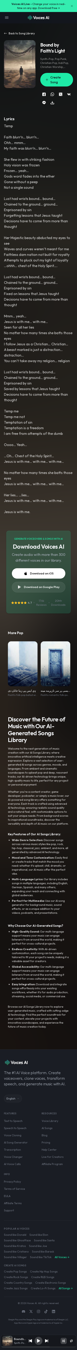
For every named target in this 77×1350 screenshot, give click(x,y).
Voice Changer (13, 1157)
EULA (7, 1196)
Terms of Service (14, 1189)
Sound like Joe (38, 1246)
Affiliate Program (52, 1164)
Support (9, 1210)
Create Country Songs (18, 1282)
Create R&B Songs (42, 1277)
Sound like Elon (38, 1235)
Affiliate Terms (13, 1203)
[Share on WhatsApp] (52, 94)
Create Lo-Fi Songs (43, 1288)
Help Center (49, 1149)
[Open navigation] (6, 17)
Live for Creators (53, 1157)
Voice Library (50, 1121)
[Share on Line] (44, 102)
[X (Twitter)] (31, 1311)
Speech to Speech (15, 1128)
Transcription (12, 1149)
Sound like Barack (43, 1251)
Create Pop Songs (15, 1271)
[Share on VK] (69, 94)
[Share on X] (60, 94)
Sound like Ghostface (17, 1240)
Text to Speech (13, 1121)
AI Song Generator (16, 1142)
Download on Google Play (42, 587)
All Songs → (66, 1288)
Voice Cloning (12, 1135)
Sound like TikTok (41, 1257)
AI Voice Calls (12, 1164)
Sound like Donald (15, 1235)
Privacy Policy (12, 1181)
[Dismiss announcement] (71, 6)
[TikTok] (46, 1311)
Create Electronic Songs (50, 1282)
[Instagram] (38, 1311)
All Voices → (62, 1257)
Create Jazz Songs (16, 1288)
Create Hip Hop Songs (44, 1271)
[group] (38, 1347)
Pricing (46, 1142)
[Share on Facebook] (44, 94)
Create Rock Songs (16, 1277)
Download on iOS (42, 573)
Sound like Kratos (15, 1246)
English (11, 1098)
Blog (44, 1135)
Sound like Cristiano (16, 1251)
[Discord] (23, 1311)
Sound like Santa (44, 1240)
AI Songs (47, 1128)
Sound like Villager (15, 1257)
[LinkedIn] (53, 1311)
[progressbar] (38, 1347)
